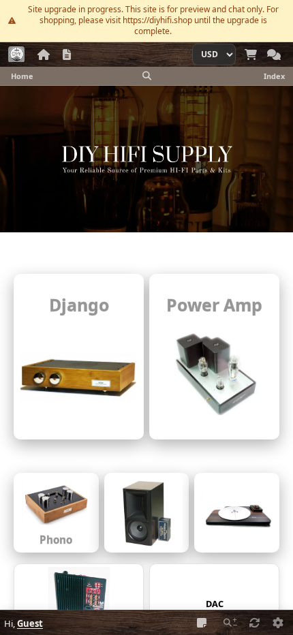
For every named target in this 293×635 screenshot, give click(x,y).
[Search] (146, 75)
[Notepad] (202, 623)
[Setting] (278, 623)
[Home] (44, 54)
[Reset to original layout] (255, 623)
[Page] (67, 54)
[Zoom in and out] (230, 623)
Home (22, 76)
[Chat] (274, 54)
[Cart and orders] (251, 54)
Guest (30, 623)
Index (274, 76)
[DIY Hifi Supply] (16, 54)
